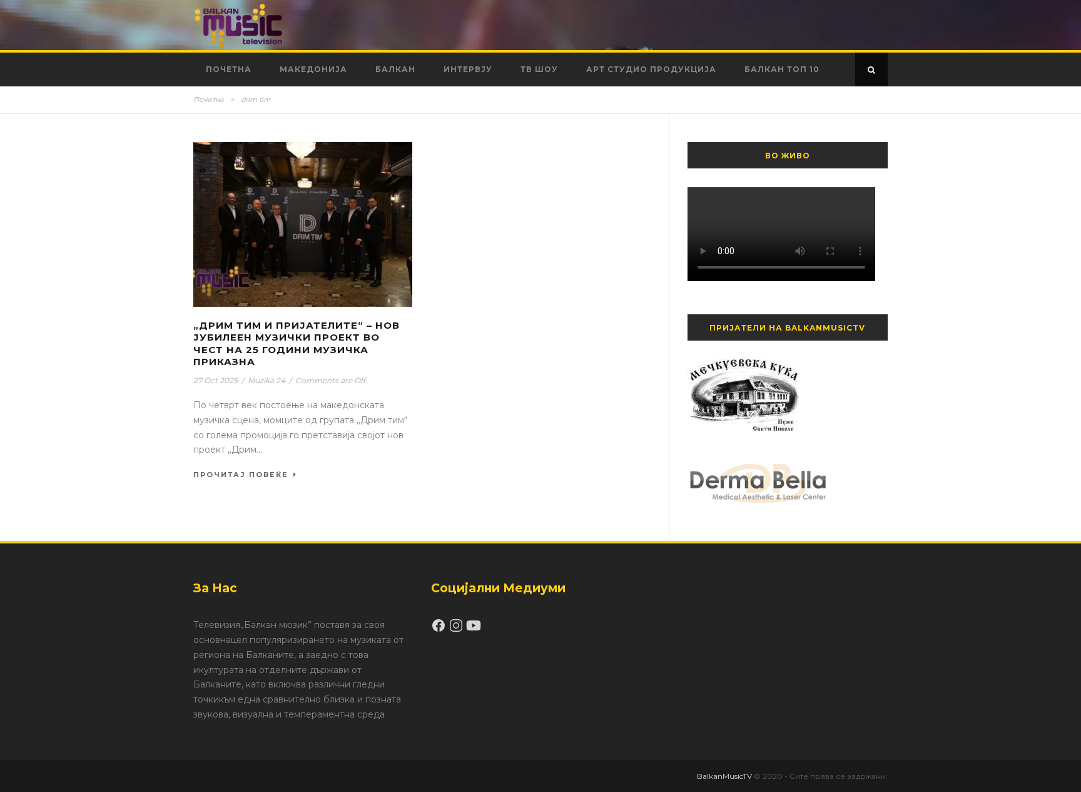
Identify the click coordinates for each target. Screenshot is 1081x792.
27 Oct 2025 (215, 380)
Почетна (228, 69)
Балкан (395, 69)
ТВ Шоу (539, 69)
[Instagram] (457, 629)
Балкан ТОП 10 (782, 69)
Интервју (468, 69)
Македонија (313, 69)
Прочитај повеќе (240, 474)
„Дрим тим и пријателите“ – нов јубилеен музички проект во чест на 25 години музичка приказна (296, 343)
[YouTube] (473, 629)
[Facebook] (440, 629)
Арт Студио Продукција (651, 69)
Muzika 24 (266, 380)
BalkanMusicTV (724, 776)
